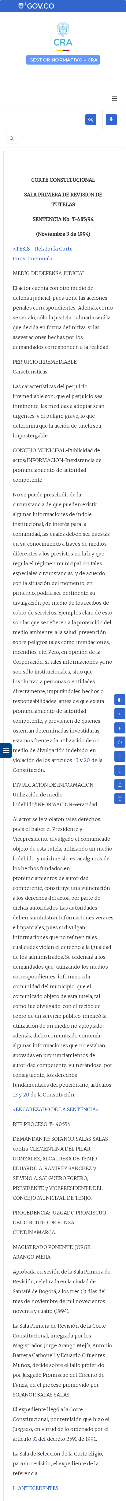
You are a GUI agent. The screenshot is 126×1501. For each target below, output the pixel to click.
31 (34, 1439)
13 (76, 760)
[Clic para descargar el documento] (111, 119)
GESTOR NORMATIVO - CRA (63, 60)
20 (87, 760)
